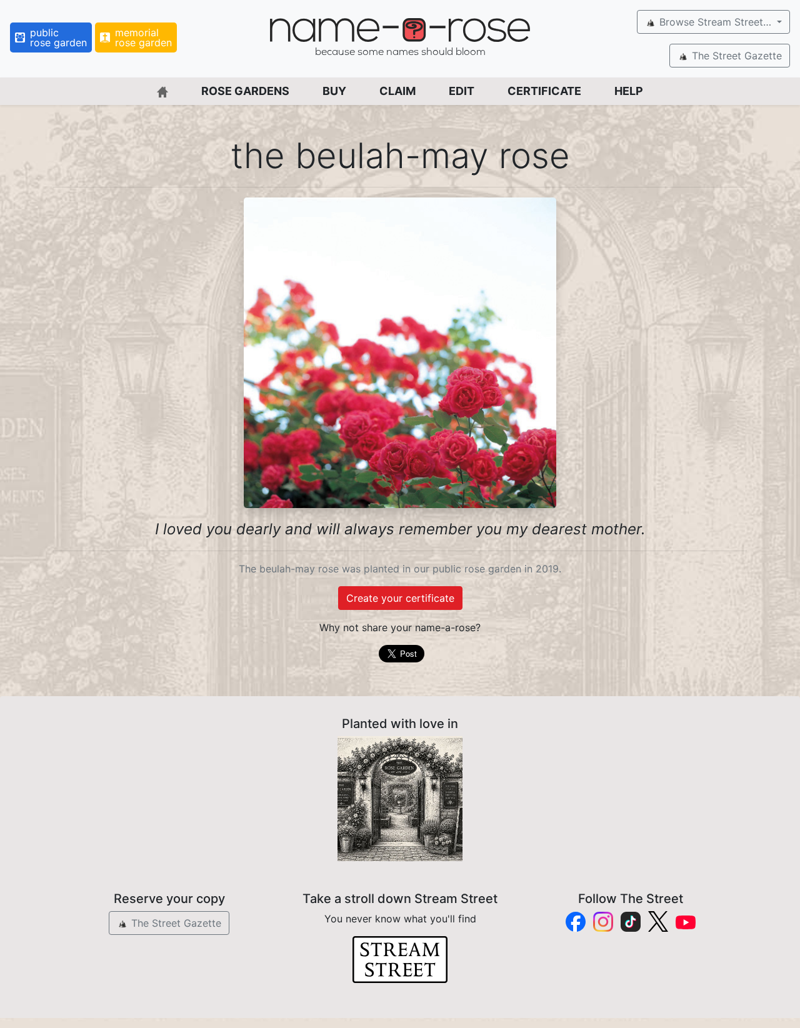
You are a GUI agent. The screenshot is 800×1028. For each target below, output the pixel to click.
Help (628, 90)
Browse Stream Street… (715, 22)
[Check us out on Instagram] (603, 922)
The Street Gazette (735, 55)
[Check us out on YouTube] (686, 921)
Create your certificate (400, 598)
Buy (334, 90)
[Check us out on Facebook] (576, 922)
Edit (461, 90)
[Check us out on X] (658, 921)
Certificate (544, 90)
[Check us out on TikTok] (631, 922)
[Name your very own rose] (400, 798)
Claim (397, 90)
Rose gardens (245, 90)
